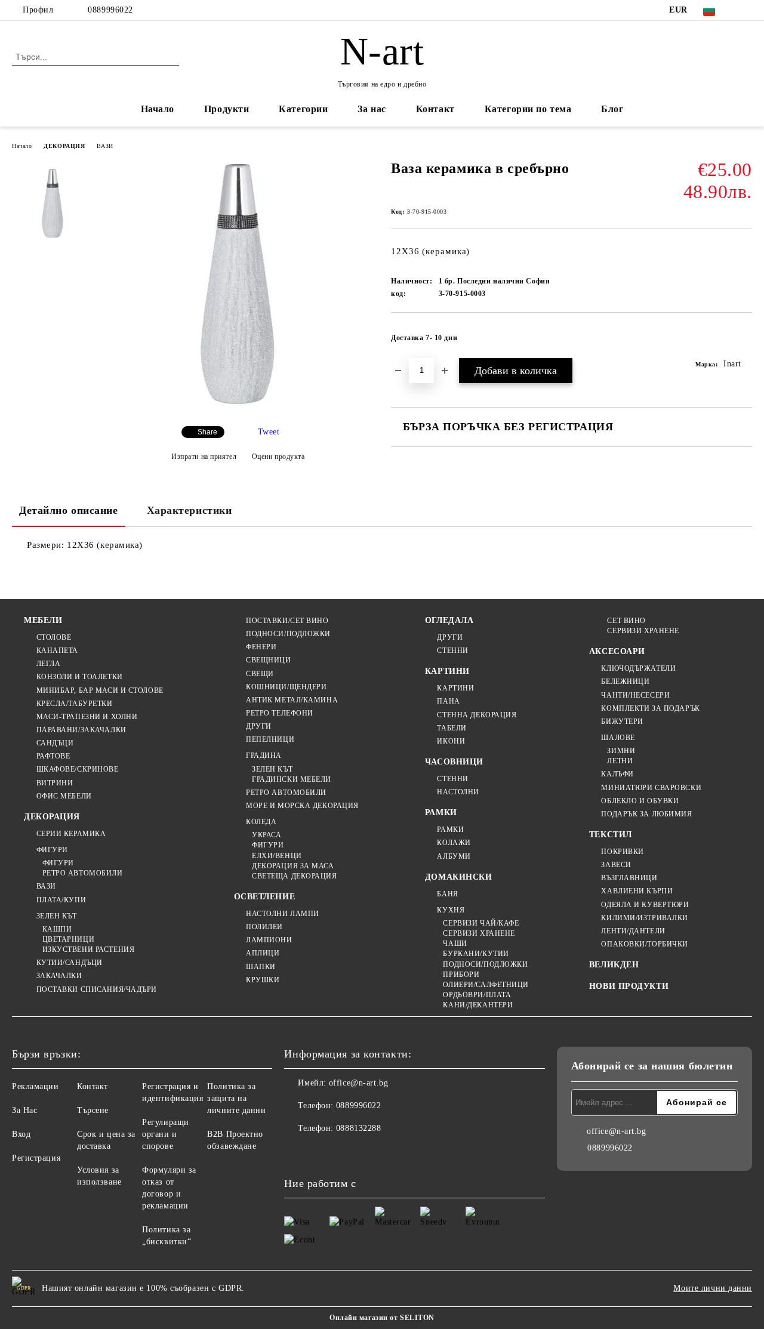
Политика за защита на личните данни (236, 1098)
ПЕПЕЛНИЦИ (270, 739)
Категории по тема (528, 109)
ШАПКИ (261, 967)
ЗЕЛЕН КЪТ (56, 916)
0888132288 (358, 1128)
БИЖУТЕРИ (622, 721)
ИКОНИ (451, 741)
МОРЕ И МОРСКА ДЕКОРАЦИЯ (302, 805)
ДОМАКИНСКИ (458, 876)
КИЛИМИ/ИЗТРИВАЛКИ (644, 918)
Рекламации (35, 1086)
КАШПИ (57, 929)
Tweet (269, 431)
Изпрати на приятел (203, 456)
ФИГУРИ (52, 850)
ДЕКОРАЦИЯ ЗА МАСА (293, 866)
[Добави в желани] (743, 341)
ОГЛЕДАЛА (449, 620)
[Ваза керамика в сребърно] (237, 406)
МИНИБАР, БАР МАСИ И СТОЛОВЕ (100, 690)
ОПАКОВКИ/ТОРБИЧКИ (644, 944)
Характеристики (189, 510)
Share (207, 432)
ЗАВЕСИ (616, 865)
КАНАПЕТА (57, 650)
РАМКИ (441, 812)
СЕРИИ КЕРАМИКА (71, 834)
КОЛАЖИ (453, 842)
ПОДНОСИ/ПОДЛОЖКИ (288, 634)
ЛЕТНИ (620, 761)
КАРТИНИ (447, 671)
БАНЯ (447, 894)
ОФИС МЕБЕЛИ (64, 796)
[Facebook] (745, 10)
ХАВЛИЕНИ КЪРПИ (637, 891)
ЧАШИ (455, 943)
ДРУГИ (259, 726)
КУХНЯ (450, 910)
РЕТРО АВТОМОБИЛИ (82, 873)
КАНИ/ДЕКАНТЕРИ (478, 1005)
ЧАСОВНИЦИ (454, 761)
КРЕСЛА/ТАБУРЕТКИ (74, 703)
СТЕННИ (452, 650)
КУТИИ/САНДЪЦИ (69, 962)
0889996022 (110, 9)
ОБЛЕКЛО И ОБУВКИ (640, 801)
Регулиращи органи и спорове (165, 1134)
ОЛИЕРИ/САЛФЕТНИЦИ (486, 984)
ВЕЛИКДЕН (614, 964)
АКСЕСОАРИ (617, 651)
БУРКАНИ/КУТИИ (476, 953)
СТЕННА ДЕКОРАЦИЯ (476, 715)
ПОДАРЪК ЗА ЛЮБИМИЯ (646, 814)
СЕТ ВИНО (626, 620)
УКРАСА (266, 835)
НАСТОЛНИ (458, 792)
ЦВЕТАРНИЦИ (68, 939)
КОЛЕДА (261, 822)
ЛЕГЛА (48, 663)
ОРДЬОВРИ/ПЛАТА (477, 995)
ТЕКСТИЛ (610, 834)
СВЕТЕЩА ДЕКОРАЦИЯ (294, 876)
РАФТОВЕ (53, 756)
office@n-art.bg (358, 1082)
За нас (372, 109)
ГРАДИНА (264, 755)
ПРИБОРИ (461, 974)
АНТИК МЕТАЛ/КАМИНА (292, 700)
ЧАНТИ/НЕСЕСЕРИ (635, 695)
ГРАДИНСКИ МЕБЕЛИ (291, 779)
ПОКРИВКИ (622, 851)
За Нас (24, 1110)
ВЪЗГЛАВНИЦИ (629, 878)
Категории (303, 109)
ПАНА (448, 701)
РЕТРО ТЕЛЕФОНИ (279, 713)
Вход (21, 1134)
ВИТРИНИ (54, 783)
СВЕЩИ (260, 674)
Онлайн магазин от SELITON (382, 1317)
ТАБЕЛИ (451, 728)
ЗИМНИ (621, 751)
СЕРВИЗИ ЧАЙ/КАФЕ (481, 923)
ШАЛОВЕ (617, 737)
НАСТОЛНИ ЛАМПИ (282, 913)
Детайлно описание (68, 510)
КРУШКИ (262, 980)
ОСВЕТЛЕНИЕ (264, 896)
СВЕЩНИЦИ (268, 660)
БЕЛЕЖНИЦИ (625, 681)
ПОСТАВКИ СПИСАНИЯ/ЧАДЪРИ (96, 989)
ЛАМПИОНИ (269, 940)
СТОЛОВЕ (53, 637)
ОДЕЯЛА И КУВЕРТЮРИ (645, 905)
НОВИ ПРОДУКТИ (628, 986)
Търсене (93, 1110)
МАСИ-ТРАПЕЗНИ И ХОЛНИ (86, 717)
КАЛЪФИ (617, 774)
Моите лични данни (712, 1288)
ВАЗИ (105, 146)
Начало (157, 109)
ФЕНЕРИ (261, 647)
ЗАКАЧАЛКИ (59, 976)
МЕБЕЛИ (43, 620)
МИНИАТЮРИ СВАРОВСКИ (651, 788)
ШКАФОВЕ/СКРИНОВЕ (77, 769)
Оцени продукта (278, 456)
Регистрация (36, 1158)
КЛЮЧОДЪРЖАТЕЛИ (638, 668)
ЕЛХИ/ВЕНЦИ (277, 856)
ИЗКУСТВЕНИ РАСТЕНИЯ (88, 949)
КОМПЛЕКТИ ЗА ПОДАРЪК (650, 708)
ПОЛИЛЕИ (264, 927)
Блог (612, 109)
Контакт (435, 109)
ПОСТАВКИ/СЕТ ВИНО (287, 620)
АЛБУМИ (453, 856)
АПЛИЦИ (262, 953)
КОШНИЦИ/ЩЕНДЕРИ (286, 687)
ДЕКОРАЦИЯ (64, 146)
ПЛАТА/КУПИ (61, 900)
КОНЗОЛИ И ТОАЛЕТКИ (79, 677)
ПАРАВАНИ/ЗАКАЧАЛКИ (81, 730)
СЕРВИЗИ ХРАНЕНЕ (479, 933)
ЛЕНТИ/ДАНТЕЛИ (633, 931)
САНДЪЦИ (54, 743)
